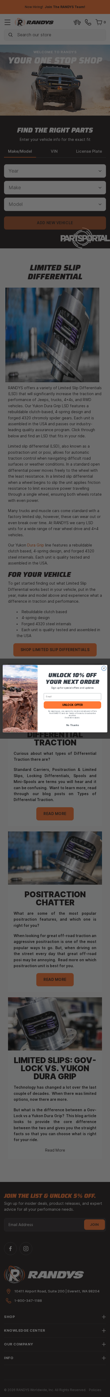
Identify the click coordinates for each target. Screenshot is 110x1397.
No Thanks (72, 725)
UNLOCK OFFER (72, 704)
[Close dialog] (103, 668)
